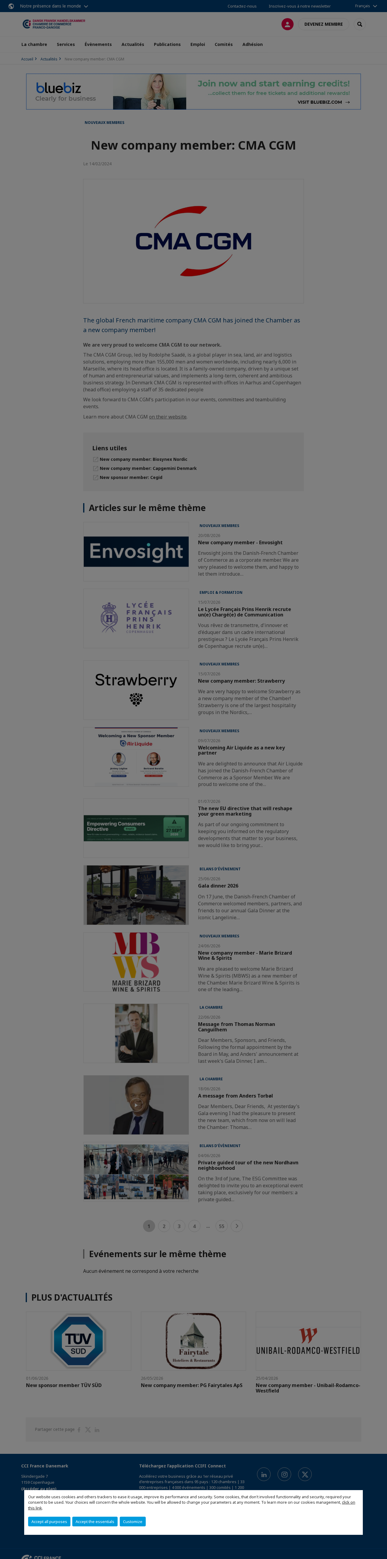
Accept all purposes (49, 1521)
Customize (132, 1521)
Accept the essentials (95, 1521)
